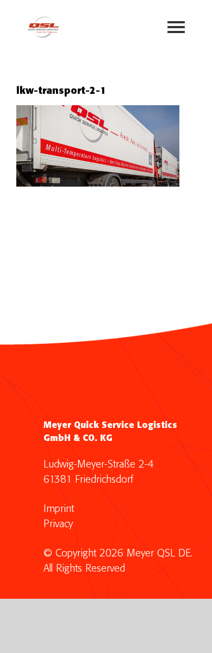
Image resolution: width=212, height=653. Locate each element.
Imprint (58, 509)
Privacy (58, 524)
